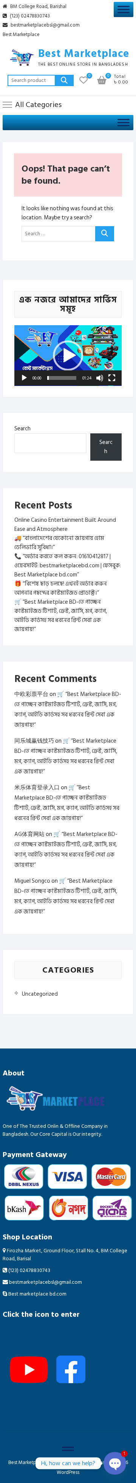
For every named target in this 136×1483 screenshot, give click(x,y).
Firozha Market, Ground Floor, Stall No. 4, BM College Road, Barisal (65, 1254)
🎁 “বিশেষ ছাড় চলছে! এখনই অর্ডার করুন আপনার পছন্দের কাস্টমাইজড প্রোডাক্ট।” (60, 588)
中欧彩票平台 (31, 694)
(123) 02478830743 (29, 16)
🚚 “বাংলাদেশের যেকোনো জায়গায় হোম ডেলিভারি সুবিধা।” (59, 543)
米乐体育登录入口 (37, 787)
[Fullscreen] (112, 378)
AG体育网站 (29, 834)
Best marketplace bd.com (36, 1293)
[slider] (61, 378)
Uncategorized (40, 994)
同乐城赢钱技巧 (34, 741)
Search (64, 80)
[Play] (24, 378)
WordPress (68, 1472)
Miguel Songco (32, 881)
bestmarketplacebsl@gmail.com (45, 25)
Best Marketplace (21, 35)
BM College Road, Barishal (37, 7)
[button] (68, 355)
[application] (68, 355)
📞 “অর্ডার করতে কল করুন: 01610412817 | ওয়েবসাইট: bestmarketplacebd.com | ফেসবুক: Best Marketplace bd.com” (67, 565)
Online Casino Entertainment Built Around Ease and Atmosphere (65, 524)
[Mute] (100, 378)
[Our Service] (123, 9)
